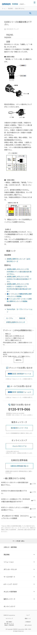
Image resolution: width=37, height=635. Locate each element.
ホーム (3, 8)
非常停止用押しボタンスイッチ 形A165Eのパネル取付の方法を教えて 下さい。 (19, 279)
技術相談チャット (23, 374)
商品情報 (10, 8)
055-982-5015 (17, 413)
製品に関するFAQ (19, 8)
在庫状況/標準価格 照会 (19, 466)
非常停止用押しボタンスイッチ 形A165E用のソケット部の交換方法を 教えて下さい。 (19, 271)
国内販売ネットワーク (18, 428)
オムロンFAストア (18, 446)
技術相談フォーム (23, 392)
